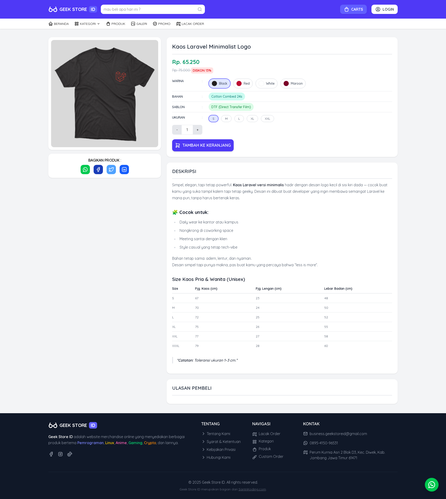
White (270, 83)
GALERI (141, 24)
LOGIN (388, 9)
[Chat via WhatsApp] (432, 485)
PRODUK (118, 24)
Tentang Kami (218, 433)
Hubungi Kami (218, 457)
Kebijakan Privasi (221, 449)
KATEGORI (88, 24)
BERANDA (61, 24)
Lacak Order (269, 433)
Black (223, 83)
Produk (264, 448)
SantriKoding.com (252, 489)
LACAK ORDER (193, 24)
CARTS (357, 9)
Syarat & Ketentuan (223, 441)
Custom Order (270, 456)
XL (252, 118)
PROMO (164, 24)
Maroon (297, 83)
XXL (267, 118)
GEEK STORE (77, 9)
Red (247, 83)
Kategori (266, 441)
